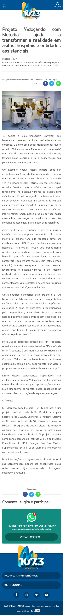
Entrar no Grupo (30, 537)
